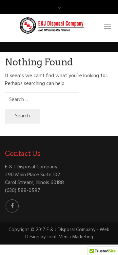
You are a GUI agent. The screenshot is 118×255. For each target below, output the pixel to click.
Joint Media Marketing (70, 237)
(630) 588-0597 (22, 190)
